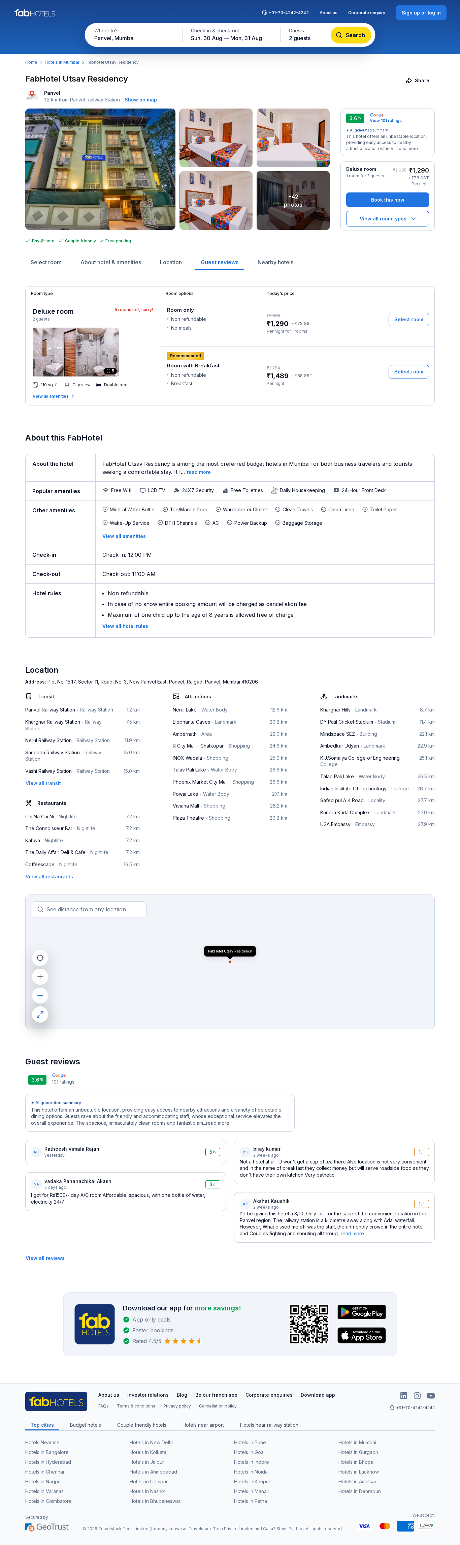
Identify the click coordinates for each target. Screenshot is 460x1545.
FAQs (103, 1405)
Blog (182, 1395)
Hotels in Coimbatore (48, 1501)
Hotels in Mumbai (62, 62)
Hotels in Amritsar (357, 1481)
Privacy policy (177, 1405)
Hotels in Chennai (44, 1472)
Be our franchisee (216, 1395)
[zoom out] (40, 996)
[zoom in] (40, 977)
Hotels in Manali (251, 1491)
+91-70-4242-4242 (288, 12)
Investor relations (148, 1395)
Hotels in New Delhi (151, 1442)
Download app (318, 1395)
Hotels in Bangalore (47, 1452)
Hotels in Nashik (147, 1491)
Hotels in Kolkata (148, 1452)
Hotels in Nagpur (43, 1481)
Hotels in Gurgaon (358, 1452)
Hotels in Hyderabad (48, 1462)
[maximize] (40, 1014)
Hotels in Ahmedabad (153, 1472)
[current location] (40, 958)
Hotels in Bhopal (356, 1462)
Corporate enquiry (366, 12)
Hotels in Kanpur (252, 1481)
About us (328, 12)
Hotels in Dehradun (359, 1491)
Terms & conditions (136, 1405)
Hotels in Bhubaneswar (155, 1501)
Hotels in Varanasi (45, 1491)
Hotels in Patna (250, 1501)
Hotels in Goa (249, 1452)
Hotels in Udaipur (149, 1481)
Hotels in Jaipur (147, 1462)
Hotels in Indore (251, 1462)
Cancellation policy (218, 1405)
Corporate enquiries (269, 1395)
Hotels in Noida (251, 1472)
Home (31, 62)
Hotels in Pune (250, 1442)
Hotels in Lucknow (358, 1472)
